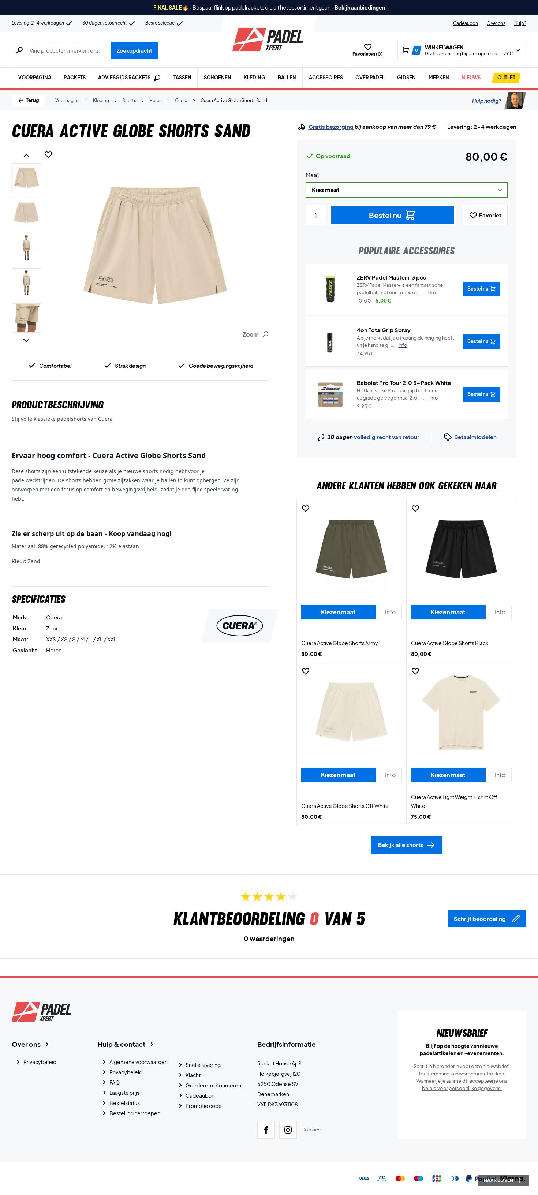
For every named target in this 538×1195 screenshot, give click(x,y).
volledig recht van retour (386, 436)
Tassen (182, 77)
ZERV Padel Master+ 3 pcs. (392, 277)
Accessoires (326, 77)
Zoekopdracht (134, 50)
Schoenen (217, 77)
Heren (155, 100)
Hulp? (520, 23)
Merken (439, 77)
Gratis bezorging (331, 127)
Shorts (129, 100)
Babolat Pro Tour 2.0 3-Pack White (404, 382)
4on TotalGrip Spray (384, 329)
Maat (312, 175)
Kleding (254, 77)
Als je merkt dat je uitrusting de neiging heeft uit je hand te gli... (405, 341)
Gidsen (406, 77)
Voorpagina (34, 77)
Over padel (370, 77)
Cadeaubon (465, 23)
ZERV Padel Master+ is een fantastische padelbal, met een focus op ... (400, 288)
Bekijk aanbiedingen (360, 7)
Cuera (181, 100)
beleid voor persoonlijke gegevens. (462, 1088)
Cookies (311, 1129)
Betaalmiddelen (475, 436)
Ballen (287, 77)
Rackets (75, 77)
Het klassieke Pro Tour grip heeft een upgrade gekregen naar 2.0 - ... (397, 394)
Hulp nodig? (486, 100)
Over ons (496, 23)
